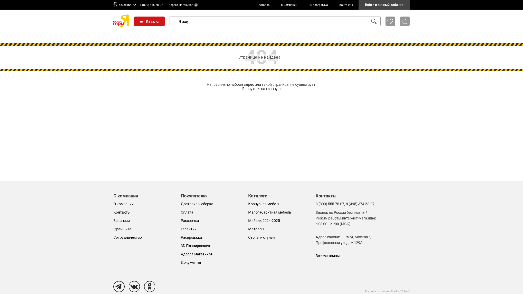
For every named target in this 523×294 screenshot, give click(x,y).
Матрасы (256, 229)
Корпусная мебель (264, 204)
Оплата (187, 212)
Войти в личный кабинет (384, 5)
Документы (191, 262)
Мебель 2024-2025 (264, 220)
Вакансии (121, 220)
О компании (289, 5)
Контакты (346, 5)
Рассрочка (190, 220)
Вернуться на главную (261, 89)
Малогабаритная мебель (269, 212)
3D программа (318, 5)
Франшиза (122, 229)
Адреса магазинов (183, 5)
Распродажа (191, 237)
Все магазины (328, 256)
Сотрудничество (127, 237)
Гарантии (189, 229)
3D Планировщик (195, 246)
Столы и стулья (261, 237)
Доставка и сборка (197, 204)
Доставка (263, 5)
